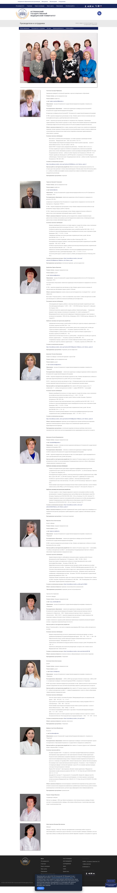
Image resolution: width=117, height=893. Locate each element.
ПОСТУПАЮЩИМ (67, 858)
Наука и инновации (39, 6)
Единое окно (66, 871)
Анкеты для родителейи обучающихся (111, 885)
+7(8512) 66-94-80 (86, 864)
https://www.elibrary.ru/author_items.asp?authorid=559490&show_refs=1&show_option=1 (66, 164)
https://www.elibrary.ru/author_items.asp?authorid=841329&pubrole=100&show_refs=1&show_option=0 (69, 347)
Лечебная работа (70, 6)
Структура (29, 6)
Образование (59, 6)
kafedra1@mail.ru (54, 190)
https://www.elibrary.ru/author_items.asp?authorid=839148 (77, 651)
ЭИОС (64, 866)
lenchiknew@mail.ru (54, 733)
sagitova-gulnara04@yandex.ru (57, 101)
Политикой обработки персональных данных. (62, 877)
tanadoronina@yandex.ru (55, 364)
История (49, 28)
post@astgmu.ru (86, 866)
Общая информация (24, 28)
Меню (42, 858)
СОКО (64, 868)
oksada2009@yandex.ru (55, 442)
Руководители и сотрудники (38, 28)
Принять (40, 888)
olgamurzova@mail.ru (55, 531)
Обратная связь (111, 880)
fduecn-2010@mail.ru (55, 671)
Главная (77, 23)
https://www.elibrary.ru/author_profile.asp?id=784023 (75, 584)
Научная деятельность (58, 28)
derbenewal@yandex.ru (55, 275)
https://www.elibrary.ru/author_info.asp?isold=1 (74, 718)
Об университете (20, 6)
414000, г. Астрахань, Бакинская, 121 (91, 861)
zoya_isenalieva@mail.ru (55, 601)
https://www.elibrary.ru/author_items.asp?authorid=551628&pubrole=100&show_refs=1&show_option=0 (69, 418)
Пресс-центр (50, 6)
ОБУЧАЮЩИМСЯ (67, 861)
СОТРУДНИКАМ (67, 863)
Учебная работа (69, 28)
